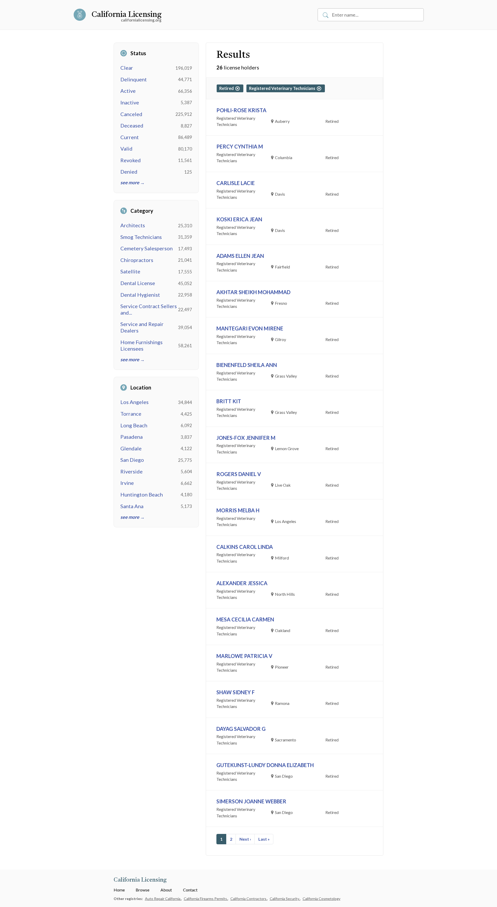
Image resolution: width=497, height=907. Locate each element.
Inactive (129, 102)
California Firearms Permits (206, 898)
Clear (126, 68)
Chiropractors (136, 260)
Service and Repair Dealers (142, 327)
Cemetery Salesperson (146, 248)
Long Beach (133, 425)
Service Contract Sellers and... (148, 309)
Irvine (127, 483)
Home (119, 889)
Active (128, 91)
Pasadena (131, 437)
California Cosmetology (321, 898)
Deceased (131, 125)
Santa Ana (131, 506)
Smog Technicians (141, 237)
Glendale (131, 448)
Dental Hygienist (140, 295)
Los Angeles (134, 402)
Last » (264, 839)
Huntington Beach (141, 494)
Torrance (130, 413)
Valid (126, 148)
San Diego (132, 460)
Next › (245, 839)
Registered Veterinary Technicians (283, 88)
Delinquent (133, 79)
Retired (227, 88)
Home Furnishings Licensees (141, 345)
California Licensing (127, 15)
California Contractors (248, 898)
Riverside (131, 471)
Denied (128, 171)
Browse (142, 889)
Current (129, 137)
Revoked (130, 160)
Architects (132, 225)
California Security (285, 898)
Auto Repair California (163, 898)
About (166, 889)
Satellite (130, 271)
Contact (190, 889)
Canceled (131, 114)
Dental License (137, 283)
